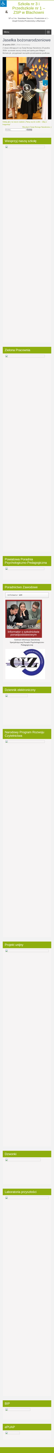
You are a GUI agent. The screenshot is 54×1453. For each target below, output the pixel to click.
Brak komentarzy (23, 45)
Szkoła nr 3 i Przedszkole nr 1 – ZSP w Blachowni (28, 8)
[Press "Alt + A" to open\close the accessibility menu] (3, 3)
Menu (6, 32)
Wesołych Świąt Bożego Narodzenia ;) (36, 127)
